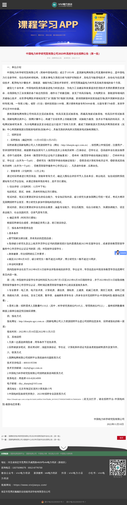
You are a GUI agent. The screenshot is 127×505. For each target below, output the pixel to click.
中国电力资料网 (66, 453)
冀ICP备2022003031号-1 (76, 502)
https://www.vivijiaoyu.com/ (30, 485)
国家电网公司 (31, 453)
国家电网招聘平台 (17, 453)
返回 (121, 438)
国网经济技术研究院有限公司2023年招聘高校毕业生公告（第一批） (35, 436)
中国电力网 (42, 453)
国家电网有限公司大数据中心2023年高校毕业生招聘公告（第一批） (35, 439)
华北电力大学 (53, 453)
